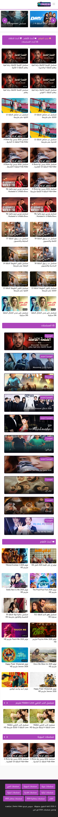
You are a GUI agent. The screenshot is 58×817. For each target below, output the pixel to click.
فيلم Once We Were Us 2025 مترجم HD (44, 665)
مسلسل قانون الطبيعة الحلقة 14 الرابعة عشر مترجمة (15, 264)
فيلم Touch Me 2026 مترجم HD (16, 639)
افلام (51, 798)
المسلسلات (46, 325)
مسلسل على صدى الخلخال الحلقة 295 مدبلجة (15, 314)
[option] (43, 19)
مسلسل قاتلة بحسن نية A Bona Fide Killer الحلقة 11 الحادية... (16, 141)
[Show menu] (53, 3)
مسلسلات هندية (30, 792)
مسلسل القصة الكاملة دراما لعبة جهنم (15, 91)
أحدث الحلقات (14, 38)
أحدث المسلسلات (28, 42)
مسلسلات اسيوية (30, 786)
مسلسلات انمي (13, 786)
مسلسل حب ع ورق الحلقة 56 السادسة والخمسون (45, 264)
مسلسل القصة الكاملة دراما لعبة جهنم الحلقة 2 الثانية (15, 66)
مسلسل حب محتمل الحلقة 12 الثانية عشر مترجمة (17, 116)
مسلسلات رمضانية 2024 (36, 798)
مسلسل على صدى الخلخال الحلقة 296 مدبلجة (43, 314)
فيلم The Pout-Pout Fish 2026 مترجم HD (44, 591)
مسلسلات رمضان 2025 (13, 798)
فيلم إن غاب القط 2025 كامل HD (44, 565)
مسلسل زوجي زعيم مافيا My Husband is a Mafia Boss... (17, 190)
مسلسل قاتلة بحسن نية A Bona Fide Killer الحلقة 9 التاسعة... (16, 165)
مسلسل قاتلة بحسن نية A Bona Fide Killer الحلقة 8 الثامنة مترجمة (43, 190)
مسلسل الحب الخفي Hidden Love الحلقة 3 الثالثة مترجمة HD (16, 726)
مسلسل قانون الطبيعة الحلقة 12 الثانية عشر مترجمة (15, 289)
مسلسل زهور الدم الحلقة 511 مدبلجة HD (45, 616)
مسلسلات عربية (47, 786)
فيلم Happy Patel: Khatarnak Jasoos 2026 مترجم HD (16, 665)
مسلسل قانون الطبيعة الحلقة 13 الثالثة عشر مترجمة (43, 289)
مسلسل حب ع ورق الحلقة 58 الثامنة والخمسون (45, 240)
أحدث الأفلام (29, 38)
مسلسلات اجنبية (13, 792)
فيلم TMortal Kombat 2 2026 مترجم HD (17, 566)
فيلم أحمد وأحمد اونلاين (19, 689)
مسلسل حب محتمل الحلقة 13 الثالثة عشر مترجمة (45, 116)
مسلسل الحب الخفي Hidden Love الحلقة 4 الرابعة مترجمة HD (42, 726)
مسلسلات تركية (47, 792)
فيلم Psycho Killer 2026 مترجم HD (44, 640)
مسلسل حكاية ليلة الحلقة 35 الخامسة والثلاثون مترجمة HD (17, 616)
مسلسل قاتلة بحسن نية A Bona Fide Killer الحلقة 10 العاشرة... (44, 165)
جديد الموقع (43, 38)
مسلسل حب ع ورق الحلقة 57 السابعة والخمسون (17, 240)
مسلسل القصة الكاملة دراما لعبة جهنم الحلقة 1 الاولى (44, 91)
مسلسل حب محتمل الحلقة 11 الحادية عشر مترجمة (45, 141)
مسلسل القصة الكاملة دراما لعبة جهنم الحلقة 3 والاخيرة (44, 66)
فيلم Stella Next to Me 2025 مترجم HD (17, 591)
